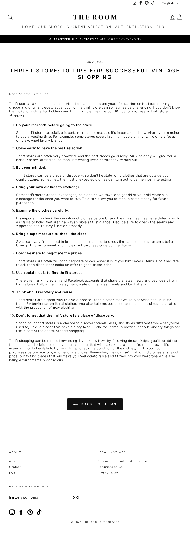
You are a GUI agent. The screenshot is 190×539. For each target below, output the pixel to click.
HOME (28, 27)
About (13, 461)
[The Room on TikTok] (39, 512)
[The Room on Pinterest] (30, 512)
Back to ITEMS (98, 404)
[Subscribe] (76, 497)
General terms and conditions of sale (124, 461)
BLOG (162, 27)
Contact (15, 467)
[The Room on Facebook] (21, 512)
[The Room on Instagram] (12, 512)
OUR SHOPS (50, 27)
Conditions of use (110, 467)
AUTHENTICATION (134, 27)
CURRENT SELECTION (89, 27)
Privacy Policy (108, 472)
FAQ (12, 472)
